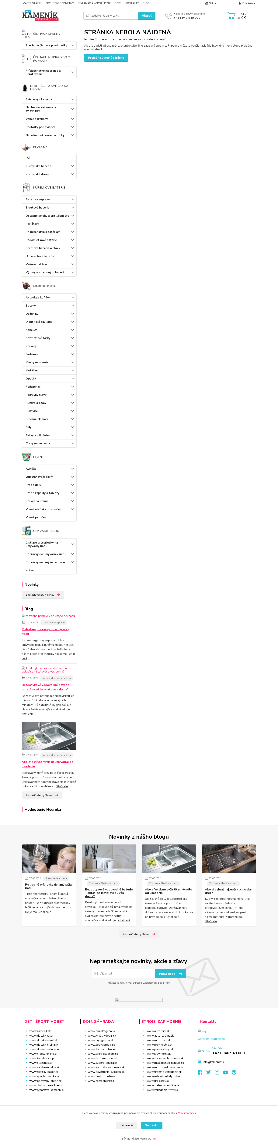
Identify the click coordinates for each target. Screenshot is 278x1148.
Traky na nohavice (38, 443)
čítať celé (28, 714)
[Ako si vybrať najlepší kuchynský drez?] (229, 858)
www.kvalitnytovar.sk (102, 1036)
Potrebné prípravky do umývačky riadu (45, 631)
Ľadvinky (32, 354)
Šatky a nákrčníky (38, 435)
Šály (29, 427)
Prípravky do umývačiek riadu (46, 554)
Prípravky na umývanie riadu (45, 562)
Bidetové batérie (37, 207)
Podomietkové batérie (41, 240)
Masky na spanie (37, 362)
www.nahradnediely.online (164, 1076)
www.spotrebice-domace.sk (106, 1067)
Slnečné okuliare (37, 419)
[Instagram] (219, 1073)
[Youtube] (227, 1073)
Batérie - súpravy (38, 199)
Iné (28, 158)
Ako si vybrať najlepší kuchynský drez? (228, 891)
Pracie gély (33, 485)
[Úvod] (51, 16)
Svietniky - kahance (39, 99)
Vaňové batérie (36, 264)
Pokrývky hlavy (36, 395)
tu (154, 1138)
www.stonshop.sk (40, 1063)
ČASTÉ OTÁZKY (32, 3)
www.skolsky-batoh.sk (43, 1072)
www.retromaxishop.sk (103, 1058)
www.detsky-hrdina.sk (43, 1045)
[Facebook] (202, 1073)
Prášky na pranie (37, 501)
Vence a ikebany (37, 119)
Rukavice (32, 411)
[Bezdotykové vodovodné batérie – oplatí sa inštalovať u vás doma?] (49, 671)
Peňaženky (33, 387)
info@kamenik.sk (213, 1062)
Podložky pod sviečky (40, 127)
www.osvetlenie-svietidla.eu (106, 1072)
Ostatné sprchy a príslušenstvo (47, 216)
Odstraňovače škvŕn (39, 477)
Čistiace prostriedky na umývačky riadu (42, 544)
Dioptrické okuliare (39, 322)
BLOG (146, 3)
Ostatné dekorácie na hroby (45, 135)
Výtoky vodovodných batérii (45, 272)
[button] (107, 1088)
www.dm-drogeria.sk (101, 1031)
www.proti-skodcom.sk (103, 1054)
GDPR (118, 3)
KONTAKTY (132, 3)
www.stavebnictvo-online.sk (165, 1058)
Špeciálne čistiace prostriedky (46, 45)
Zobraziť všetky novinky (40, 595)
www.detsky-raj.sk (41, 1036)
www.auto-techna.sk (160, 1036)
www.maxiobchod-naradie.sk (165, 1063)
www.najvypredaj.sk (101, 1040)
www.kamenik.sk (40, 1031)
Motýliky (32, 370)
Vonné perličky (36, 517)
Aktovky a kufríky (38, 297)
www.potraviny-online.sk (45, 1081)
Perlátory (32, 224)
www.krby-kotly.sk (159, 1054)
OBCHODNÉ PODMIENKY (59, 3)
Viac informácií (187, 1113)
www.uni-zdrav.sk (158, 1081)
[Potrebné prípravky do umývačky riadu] (48, 617)
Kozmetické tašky (38, 338)
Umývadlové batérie (40, 256)
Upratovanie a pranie (54, 622)
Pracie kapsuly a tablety (42, 493)
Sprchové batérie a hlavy (43, 248)
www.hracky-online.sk (43, 1054)
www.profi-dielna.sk (159, 1045)
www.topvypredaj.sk (101, 1045)
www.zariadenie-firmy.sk (162, 1090)
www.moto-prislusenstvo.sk (165, 1067)
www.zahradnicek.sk (101, 1081)
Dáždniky (32, 314)
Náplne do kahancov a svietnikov (41, 109)
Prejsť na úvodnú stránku (106, 58)
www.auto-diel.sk (158, 1031)
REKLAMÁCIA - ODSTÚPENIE (94, 3)
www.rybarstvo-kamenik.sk (46, 1090)
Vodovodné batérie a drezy (57, 678)
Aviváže (31, 469)
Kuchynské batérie (38, 166)
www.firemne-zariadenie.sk (164, 1072)
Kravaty (31, 346)
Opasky (31, 378)
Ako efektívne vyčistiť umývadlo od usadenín (47, 764)
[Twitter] (210, 1073)
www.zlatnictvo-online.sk (45, 1085)
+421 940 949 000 (187, 18)
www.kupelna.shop (41, 1058)
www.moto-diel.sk (159, 1040)
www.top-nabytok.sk (101, 1049)
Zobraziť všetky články (39, 795)
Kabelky (31, 330)
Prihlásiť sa (167, 974)
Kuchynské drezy (37, 174)
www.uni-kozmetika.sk (102, 1076)
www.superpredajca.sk (102, 1063)
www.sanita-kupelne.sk (44, 1067)
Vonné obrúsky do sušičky (43, 509)
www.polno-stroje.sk (160, 1049)
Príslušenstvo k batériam (43, 232)
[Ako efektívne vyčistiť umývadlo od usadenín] (49, 737)
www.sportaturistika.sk (44, 1076)
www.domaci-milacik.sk (44, 1049)
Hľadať (146, 16)
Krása (30, 570)
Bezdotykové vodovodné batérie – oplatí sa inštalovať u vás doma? (47, 687)
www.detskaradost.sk (43, 1040)
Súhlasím (151, 1125)
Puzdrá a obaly (36, 403)
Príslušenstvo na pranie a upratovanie (43, 72)
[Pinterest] (234, 1073)
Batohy (31, 306)
